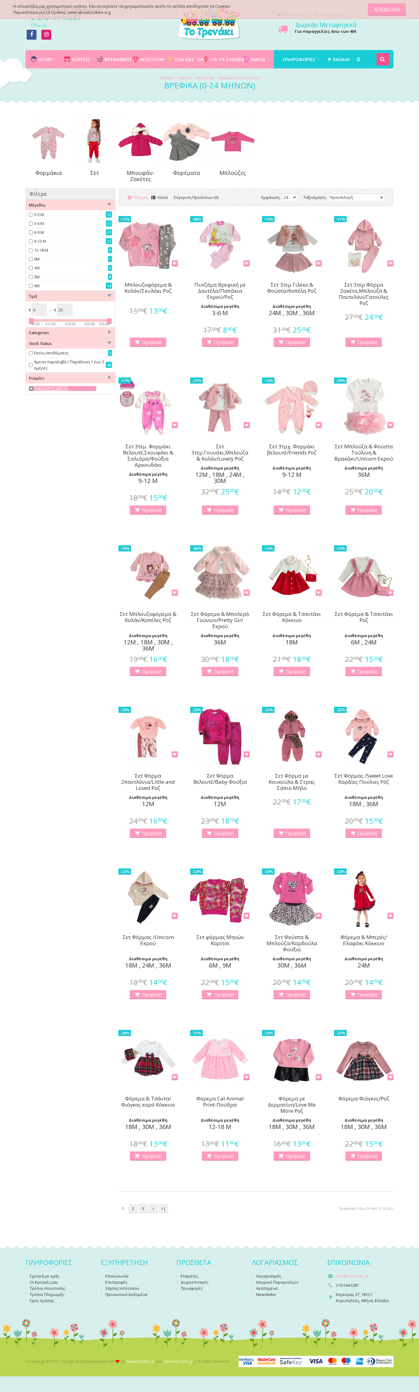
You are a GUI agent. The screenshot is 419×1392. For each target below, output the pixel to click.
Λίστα (162, 197)
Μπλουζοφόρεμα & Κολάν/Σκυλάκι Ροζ (148, 288)
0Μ (37, 259)
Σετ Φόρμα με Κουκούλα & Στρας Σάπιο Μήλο (292, 782)
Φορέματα (186, 172)
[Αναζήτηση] (383, 59)
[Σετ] (94, 141)
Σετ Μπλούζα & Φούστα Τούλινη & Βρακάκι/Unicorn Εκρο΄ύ (363, 452)
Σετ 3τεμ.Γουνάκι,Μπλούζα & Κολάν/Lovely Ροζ (219, 452)
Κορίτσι (185, 77)
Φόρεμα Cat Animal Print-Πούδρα (220, 1102)
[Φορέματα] (186, 141)
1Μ (37, 268)
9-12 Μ (40, 241)
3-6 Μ (39, 223)
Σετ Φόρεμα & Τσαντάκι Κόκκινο (292, 617)
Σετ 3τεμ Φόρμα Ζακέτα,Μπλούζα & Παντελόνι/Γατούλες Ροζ (364, 294)
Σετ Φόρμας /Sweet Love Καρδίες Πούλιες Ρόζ (363, 779)
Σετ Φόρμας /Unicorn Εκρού (148, 940)
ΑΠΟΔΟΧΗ (387, 9)
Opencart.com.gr (178, 1361)
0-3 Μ (39, 214)
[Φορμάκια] (48, 141)
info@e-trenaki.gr (352, 1276)
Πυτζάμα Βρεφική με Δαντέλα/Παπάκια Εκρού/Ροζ (220, 291)
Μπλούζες (232, 172)
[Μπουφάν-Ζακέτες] (140, 141)
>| (163, 1208)
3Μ (37, 277)
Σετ (94, 172)
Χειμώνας (205, 77)
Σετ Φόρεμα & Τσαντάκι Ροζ (364, 617)
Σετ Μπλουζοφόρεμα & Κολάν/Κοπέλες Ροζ (148, 617)
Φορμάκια (48, 172)
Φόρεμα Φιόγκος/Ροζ (363, 1099)
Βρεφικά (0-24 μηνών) (239, 77)
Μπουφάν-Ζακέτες (140, 176)
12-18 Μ (41, 250)
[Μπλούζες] (233, 141)
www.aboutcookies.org (89, 12)
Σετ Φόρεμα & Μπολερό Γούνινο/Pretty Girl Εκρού (220, 620)
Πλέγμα (139, 197)
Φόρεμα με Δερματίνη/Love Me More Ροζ (292, 1105)
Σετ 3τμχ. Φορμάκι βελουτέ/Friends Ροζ (292, 449)
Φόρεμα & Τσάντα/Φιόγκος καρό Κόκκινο (148, 1102)
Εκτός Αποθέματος (51, 353)
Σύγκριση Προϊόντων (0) (196, 197)
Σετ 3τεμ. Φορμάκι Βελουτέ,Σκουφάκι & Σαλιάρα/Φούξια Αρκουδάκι (148, 455)
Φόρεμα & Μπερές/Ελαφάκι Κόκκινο (363, 940)
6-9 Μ (39, 232)
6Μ (37, 285)
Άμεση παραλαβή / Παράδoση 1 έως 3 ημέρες (69, 365)
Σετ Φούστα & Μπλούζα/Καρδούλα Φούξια (292, 943)
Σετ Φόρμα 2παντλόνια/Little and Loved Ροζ (148, 782)
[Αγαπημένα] (175, 263)
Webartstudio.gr (140, 1361)
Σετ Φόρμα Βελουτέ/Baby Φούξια (220, 779)
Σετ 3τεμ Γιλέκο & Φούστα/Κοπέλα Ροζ (291, 288)
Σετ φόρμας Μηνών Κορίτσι (220, 940)
